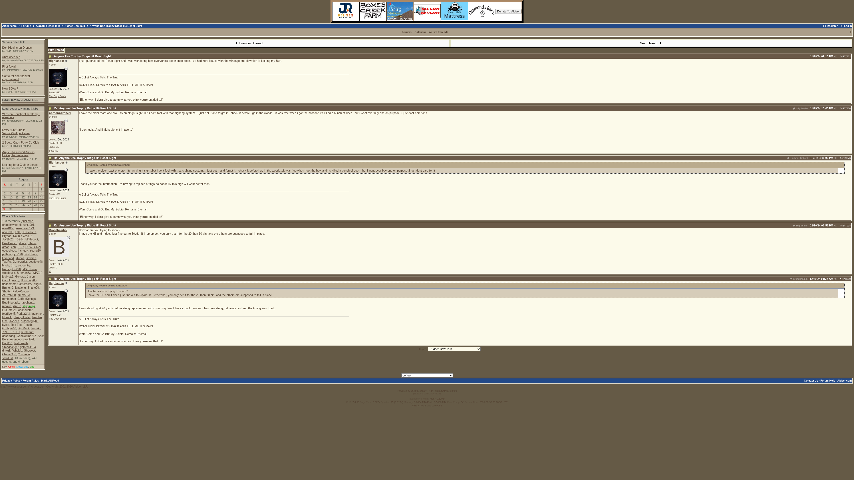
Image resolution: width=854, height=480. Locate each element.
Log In (848, 26)
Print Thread (56, 50)
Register (832, 26)
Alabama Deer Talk (48, 26)
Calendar (420, 32)
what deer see (11, 57)
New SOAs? (10, 88)
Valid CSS (437, 405)
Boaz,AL (53, 150)
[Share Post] (835, 56)
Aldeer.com (9, 26)
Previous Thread (250, 43)
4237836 (846, 108)
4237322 (846, 56)
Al (50, 271)
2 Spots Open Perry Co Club (20, 142)
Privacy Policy (11, 380)
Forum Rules (31, 380)
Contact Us (811, 380)
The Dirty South (57, 96)
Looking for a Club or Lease (20, 164)
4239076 (846, 158)
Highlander (802, 108)
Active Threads (438, 32)
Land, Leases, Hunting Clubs (20, 108)
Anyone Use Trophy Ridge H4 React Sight (82, 56)
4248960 (846, 279)
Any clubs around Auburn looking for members (18, 153)
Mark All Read (50, 380)
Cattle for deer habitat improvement (16, 77)
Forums (26, 26)
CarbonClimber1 (799, 158)
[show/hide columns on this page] (851, 32)
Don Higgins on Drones (17, 47)
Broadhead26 (800, 279)
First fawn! (9, 66)
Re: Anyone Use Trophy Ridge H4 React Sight (85, 108)
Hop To (423, 349)
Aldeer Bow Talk (74, 26)
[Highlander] (58, 85)
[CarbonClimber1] (58, 133)
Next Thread (649, 43)
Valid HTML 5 (419, 405)
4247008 (846, 225)
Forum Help (827, 380)
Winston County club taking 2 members (21, 115)
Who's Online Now (13, 216)
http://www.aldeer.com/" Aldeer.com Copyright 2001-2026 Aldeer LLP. (427, 196)
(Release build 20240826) (427, 393)
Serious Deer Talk (13, 42)
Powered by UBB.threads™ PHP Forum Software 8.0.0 (427, 391)
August (23, 179)
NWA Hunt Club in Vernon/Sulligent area (16, 131)
